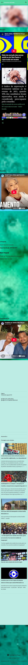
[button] (3, 64)
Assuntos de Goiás (9, 2)
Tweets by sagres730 (6, 395)
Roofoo (18, 658)
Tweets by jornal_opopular (7, 244)
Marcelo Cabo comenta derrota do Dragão (11, 562)
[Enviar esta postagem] (3, 119)
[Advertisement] (14, 153)
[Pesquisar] (26, 2)
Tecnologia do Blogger (15, 655)
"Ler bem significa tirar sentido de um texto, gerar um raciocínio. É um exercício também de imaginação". (13, 538)
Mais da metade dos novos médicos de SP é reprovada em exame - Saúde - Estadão (13, 106)
